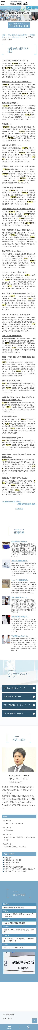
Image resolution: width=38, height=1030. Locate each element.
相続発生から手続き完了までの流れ (15, 478)
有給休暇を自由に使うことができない (16, 315)
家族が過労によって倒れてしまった (15, 251)
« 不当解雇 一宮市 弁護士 (11, 502)
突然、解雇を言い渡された (12, 336)
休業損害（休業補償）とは (12, 145)
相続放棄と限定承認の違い (12, 381)
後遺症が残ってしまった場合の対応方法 (16, 82)
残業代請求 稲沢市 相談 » (26, 504)
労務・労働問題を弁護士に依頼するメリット (18, 230)
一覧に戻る (19, 509)
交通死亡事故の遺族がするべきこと (15, 61)
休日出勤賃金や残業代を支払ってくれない (17, 293)
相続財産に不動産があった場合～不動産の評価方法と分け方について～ (18, 398)
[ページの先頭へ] (34, 1020)
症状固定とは (7, 124)
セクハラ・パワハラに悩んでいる (14, 272)
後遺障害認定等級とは (10, 103)
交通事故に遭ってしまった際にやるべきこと (18, 209)
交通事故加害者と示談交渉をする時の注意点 (18, 166)
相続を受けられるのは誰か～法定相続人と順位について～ (18, 455)
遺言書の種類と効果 (9, 416)
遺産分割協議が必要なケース (12, 438)
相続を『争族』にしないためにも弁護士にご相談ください (18, 358)
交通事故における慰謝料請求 (12, 188)
